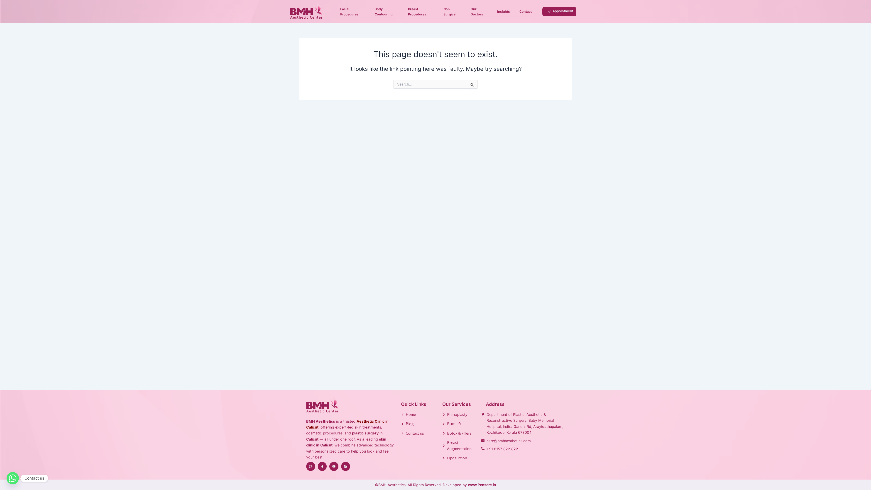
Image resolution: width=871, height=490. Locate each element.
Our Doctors (477, 11)
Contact (525, 11)
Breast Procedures (417, 11)
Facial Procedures (349, 11)
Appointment (563, 11)
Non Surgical (449, 11)
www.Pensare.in (482, 485)
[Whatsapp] (13, 478)
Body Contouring (384, 11)
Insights (503, 11)
